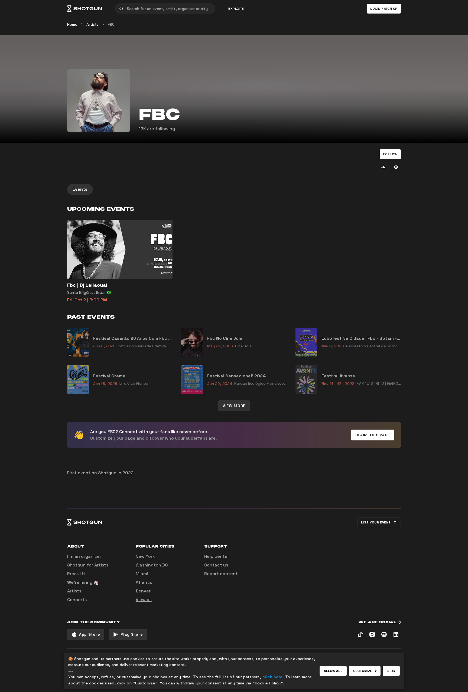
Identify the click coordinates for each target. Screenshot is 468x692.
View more (234, 405)
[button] (390, 154)
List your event (376, 522)
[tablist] (234, 189)
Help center (216, 556)
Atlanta (144, 582)
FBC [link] (111, 24)
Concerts (77, 599)
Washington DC (152, 565)
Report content (221, 573)
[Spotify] (396, 167)
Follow (390, 154)
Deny (391, 671)
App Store (89, 634)
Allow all (333, 671)
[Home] (84, 8)
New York (145, 556)
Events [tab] (80, 189)
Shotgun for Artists (87, 565)
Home (72, 24)
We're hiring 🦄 (83, 582)
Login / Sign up (384, 8)
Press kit (76, 573)
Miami (142, 573)
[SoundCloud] (383, 167)
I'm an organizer (84, 556)
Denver (143, 591)
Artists (92, 24)
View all (144, 599)
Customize (362, 671)
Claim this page (372, 435)
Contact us (216, 565)
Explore (236, 8)
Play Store (132, 634)
